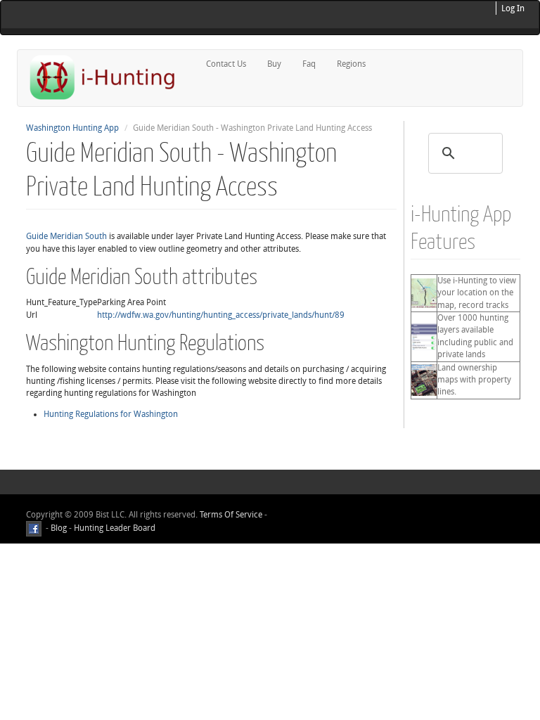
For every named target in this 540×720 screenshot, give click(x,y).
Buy (274, 64)
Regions (351, 64)
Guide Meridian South (66, 236)
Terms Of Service (231, 515)
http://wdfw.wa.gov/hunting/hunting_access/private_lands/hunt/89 (221, 315)
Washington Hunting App (72, 128)
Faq (309, 64)
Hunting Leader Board (113, 528)
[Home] (108, 77)
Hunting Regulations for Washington (111, 414)
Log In (513, 8)
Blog (59, 528)
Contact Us (226, 64)
